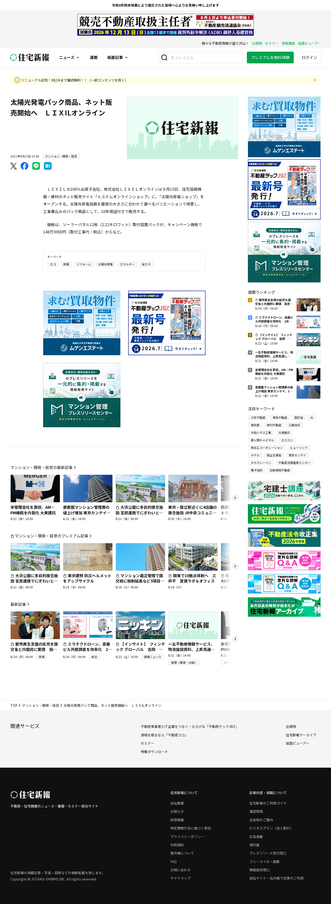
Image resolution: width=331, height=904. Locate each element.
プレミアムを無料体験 (270, 57)
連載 (94, 57)
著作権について (182, 853)
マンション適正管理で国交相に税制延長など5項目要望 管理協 (140, 581)
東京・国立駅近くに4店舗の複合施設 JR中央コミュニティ (192, 512)
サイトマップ (180, 878)
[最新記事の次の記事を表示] (235, 639)
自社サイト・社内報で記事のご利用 (276, 878)
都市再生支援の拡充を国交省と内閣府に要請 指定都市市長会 (34, 649)
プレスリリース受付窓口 (267, 853)
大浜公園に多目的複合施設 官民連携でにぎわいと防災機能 (139, 512)
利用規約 (177, 844)
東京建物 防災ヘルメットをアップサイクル (87, 578)
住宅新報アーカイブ (301, 734)
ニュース (66, 57)
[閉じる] (315, 80)
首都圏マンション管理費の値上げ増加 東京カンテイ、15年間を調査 (86, 512)
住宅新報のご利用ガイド (268, 803)
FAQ (173, 861)
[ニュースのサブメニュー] (77, 57)
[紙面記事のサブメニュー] (126, 57)
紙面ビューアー (309, 43)
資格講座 (288, 43)
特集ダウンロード (154, 751)
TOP (13, 705)
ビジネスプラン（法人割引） (271, 828)
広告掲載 (256, 836)
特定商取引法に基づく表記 (190, 828)
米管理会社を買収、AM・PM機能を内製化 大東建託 (33, 509)
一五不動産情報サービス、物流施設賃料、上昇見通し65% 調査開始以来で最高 (191, 649)
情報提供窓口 (259, 869)
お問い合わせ (180, 869)
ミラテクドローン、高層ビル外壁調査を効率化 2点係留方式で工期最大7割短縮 (87, 649)
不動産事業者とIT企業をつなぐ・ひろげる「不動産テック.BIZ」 (190, 726)
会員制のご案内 (261, 819)
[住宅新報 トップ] (29, 57)
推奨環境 (256, 811)
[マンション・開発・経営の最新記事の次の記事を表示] (235, 498)
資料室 (254, 844)
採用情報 (177, 819)
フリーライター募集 (264, 861)
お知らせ (177, 811)
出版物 (257, 43)
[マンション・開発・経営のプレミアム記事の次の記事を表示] (235, 566)
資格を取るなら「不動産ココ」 (164, 734)
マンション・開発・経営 (40, 705)
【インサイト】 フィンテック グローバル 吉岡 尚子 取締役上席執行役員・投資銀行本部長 (140, 652)
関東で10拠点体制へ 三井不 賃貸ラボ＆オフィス (192, 578)
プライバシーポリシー (187, 836)
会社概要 (177, 803)
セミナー (272, 43)
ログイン (309, 57)
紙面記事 (115, 57)
